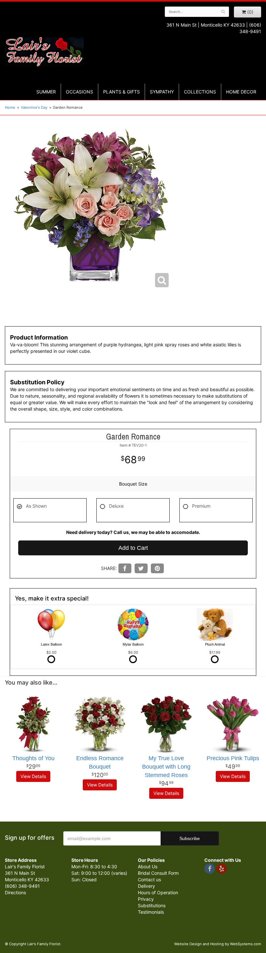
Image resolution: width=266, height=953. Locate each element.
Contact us (149, 879)
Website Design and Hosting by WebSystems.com (217, 944)
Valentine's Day (34, 107)
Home (10, 107)
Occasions (79, 91)
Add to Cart (133, 548)
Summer (46, 91)
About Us (147, 866)
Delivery (146, 886)
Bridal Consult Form (158, 873)
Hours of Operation (158, 892)
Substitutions (151, 905)
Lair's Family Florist (44, 51)
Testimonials (151, 912)
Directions (15, 892)
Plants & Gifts (121, 91)
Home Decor (241, 91)
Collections (200, 91)
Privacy (146, 899)
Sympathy (162, 91)
